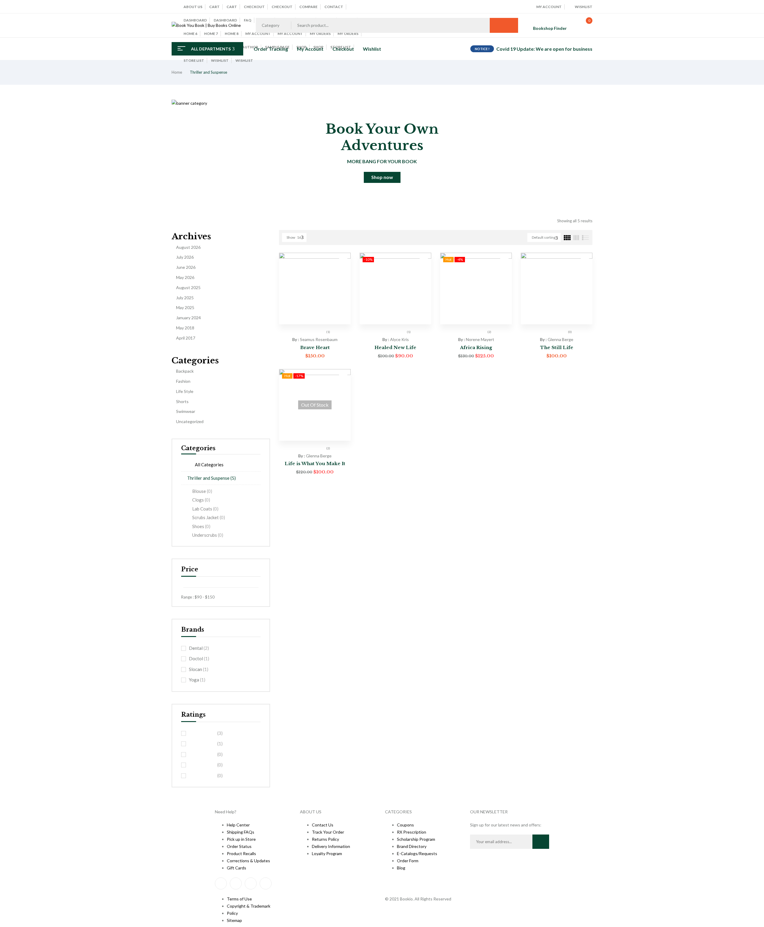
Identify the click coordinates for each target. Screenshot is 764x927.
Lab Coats (205, 508)
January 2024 (188, 317)
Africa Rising (476, 347)
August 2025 (188, 287)
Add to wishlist (343, 260)
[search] (504, 25)
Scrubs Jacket (208, 517)
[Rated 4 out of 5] (202, 743)
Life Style (184, 391)
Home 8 (231, 33)
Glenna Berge (560, 339)
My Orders (320, 33)
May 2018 (185, 327)
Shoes (201, 526)
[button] (583, 25)
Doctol (199, 658)
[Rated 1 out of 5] (202, 775)
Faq (247, 20)
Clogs (201, 499)
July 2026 (185, 257)
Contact (333, 6)
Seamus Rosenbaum (319, 339)
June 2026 (185, 267)
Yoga (197, 679)
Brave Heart (315, 347)
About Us (193, 6)
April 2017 (185, 337)
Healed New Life (395, 347)
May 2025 (185, 307)
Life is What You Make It (315, 463)
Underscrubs (207, 535)
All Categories (209, 464)
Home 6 (190, 33)
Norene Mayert (480, 339)
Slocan (198, 669)
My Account (290, 33)
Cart (214, 6)
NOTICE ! (482, 49)
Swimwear (185, 411)
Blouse (202, 491)
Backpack (185, 371)
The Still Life (556, 347)
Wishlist (220, 60)
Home (177, 72)
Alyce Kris (399, 339)
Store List (194, 60)
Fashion (183, 381)
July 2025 (185, 297)
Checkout (254, 6)
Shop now (382, 177)
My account (258, 33)
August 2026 (188, 247)
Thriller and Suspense (211, 478)
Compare (308, 6)
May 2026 (185, 277)
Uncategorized (190, 421)
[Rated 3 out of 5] (202, 754)
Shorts (182, 401)
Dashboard (195, 20)
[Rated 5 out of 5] (202, 733)
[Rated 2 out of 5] (202, 765)
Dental (199, 648)
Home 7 (211, 33)
